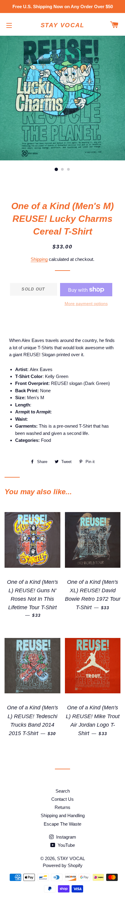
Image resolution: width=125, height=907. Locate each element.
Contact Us (62, 799)
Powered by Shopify (63, 865)
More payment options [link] (86, 303)
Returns (62, 807)
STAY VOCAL (63, 25)
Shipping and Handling (63, 815)
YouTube (65, 845)
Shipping (39, 259)
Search (63, 791)
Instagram (65, 837)
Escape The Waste (62, 823)
